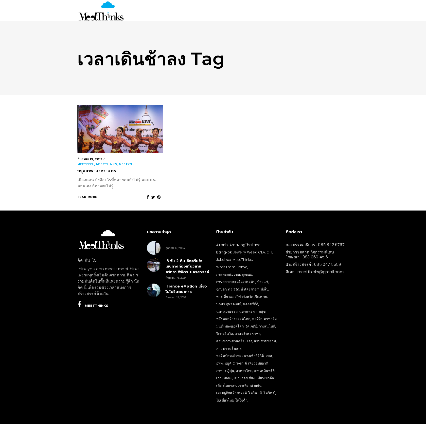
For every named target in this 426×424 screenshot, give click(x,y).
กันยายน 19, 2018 (175, 297)
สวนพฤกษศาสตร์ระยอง (234, 341)
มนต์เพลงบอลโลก (230, 326)
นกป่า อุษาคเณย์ (228, 304)
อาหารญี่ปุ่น (225, 370)
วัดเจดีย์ (251, 326)
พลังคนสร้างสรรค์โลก (233, 318)
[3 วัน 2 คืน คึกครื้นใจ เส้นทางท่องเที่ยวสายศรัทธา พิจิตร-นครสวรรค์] (153, 265)
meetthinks (106, 164)
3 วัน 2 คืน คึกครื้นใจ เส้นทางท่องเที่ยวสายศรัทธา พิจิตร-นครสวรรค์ (187, 266)
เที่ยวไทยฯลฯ (226, 385)
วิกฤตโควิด (224, 333)
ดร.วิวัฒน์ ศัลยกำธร (243, 289)
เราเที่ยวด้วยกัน (249, 385)
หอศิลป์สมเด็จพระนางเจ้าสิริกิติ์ (240, 355)
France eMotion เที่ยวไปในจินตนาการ (186, 289)
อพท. (220, 363)
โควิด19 (269, 392)
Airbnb (222, 244)
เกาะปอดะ (224, 378)
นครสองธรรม (227, 311)
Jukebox (223, 259)
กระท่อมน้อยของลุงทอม (234, 274)
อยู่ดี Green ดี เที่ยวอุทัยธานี (246, 363)
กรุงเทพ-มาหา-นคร (96, 170)
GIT (269, 252)
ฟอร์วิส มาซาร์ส (264, 318)
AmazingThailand (245, 244)
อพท (269, 355)
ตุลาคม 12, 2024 (175, 248)
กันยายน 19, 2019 (89, 159)
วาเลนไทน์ (267, 326)
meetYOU (126, 164)
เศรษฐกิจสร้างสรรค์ (231, 392)
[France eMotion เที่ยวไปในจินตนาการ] (153, 290)
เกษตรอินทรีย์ (264, 370)
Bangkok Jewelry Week (236, 252)
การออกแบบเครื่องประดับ (235, 281)
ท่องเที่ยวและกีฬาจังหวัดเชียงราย (241, 296)
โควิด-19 (255, 392)
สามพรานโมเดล (229, 348)
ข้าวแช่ (262, 281)
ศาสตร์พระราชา (247, 333)
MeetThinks (242, 259)
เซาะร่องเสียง (244, 378)
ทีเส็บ (265, 289)
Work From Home (231, 267)
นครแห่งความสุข (252, 311)
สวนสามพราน (265, 341)
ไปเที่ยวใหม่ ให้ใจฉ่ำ (232, 400)
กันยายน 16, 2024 (176, 277)
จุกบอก (221, 289)
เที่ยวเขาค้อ (265, 378)
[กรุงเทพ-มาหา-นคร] (120, 129)
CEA (261, 252)
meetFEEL (85, 164)
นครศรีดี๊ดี (250, 304)
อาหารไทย (244, 370)
